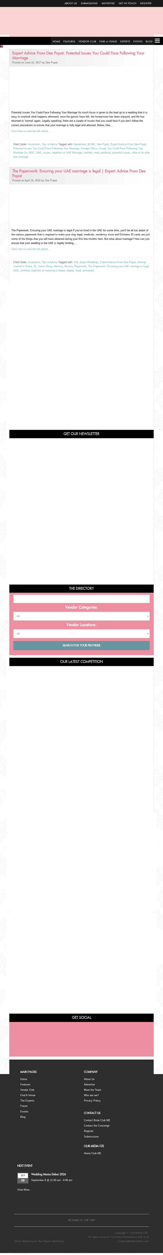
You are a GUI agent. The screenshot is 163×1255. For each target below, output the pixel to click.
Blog (22, 1116)
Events (24, 1111)
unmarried (88, 270)
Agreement (80, 144)
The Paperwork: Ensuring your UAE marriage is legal (118, 266)
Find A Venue (27, 1095)
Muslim (68, 266)
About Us (71, 3)
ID (35, 266)
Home (23, 1079)
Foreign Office (89, 148)
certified (24, 270)
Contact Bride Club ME (97, 1120)
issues (46, 152)
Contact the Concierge (97, 1125)
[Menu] (157, 40)
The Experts (27, 1100)
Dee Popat (103, 144)
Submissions (89, 3)
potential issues (121, 152)
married (88, 152)
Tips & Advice (50, 144)
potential (106, 152)
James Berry (45, 266)
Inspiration (34, 144)
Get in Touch (127, 3)
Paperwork (80, 266)
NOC (31, 152)
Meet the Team (92, 1089)
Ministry (58, 266)
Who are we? (91, 1095)
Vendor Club (27, 1089)
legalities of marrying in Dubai (48, 270)
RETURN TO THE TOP (81, 1220)
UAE (38, 152)
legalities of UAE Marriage (67, 152)
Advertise (108, 3)
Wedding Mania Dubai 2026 (48, 1174)
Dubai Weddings (89, 262)
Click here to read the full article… (30, 131)
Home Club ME (92, 1153)
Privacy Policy (92, 1100)
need (96, 152)
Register (146, 3)
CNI (76, 262)
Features (25, 1084)
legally (70, 270)
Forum (24, 1105)
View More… (24, 1189)
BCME (91, 144)
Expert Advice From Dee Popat (118, 262)
